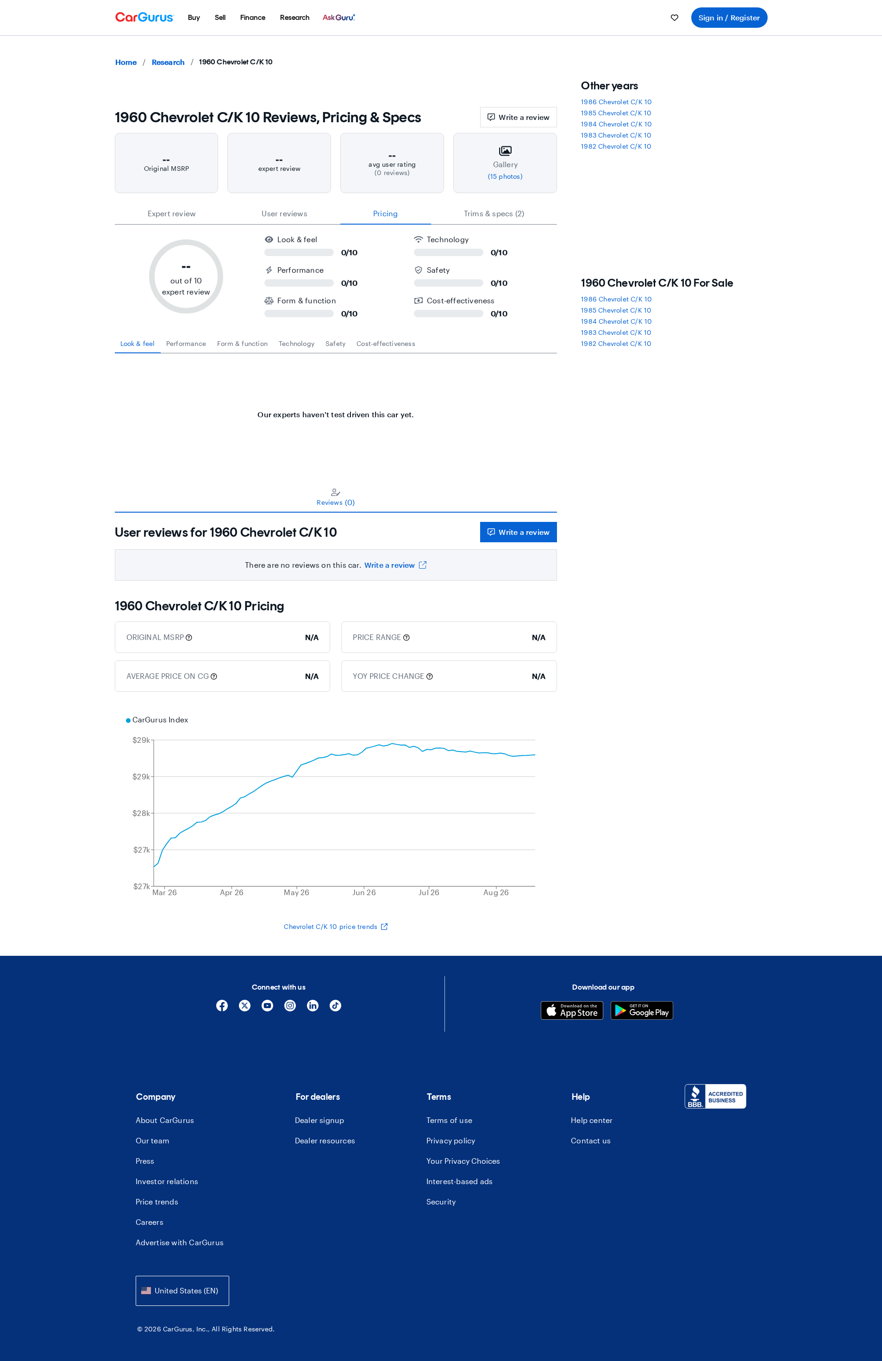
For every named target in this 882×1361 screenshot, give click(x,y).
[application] (336, 807)
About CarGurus (165, 1120)
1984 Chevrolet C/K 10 (616, 124)
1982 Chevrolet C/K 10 (616, 146)
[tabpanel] (336, 409)
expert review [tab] (172, 213)
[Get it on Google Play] (642, 1011)
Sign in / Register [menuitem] (729, 17)
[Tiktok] (335, 1008)
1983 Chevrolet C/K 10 (616, 135)
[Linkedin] (313, 1008)
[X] (244, 1008)
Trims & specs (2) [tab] (494, 213)
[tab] (138, 343)
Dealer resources (325, 1140)
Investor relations (167, 1181)
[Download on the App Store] (572, 1011)
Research (168, 61)
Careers (149, 1221)
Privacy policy (450, 1140)
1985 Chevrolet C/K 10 (616, 113)
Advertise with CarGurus (180, 1242)
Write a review (524, 117)
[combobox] (182, 1291)
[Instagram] (290, 1008)
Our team (153, 1140)
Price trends (157, 1201)
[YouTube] (267, 1008)
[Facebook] (222, 1008)
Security (441, 1201)
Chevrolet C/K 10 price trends (330, 926)
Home (126, 61)
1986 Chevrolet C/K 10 (616, 102)
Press (145, 1160)
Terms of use (449, 1120)
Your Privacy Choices (463, 1160)
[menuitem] (194, 17)
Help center (592, 1120)
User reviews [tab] (284, 213)
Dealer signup (319, 1120)
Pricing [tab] (385, 213)
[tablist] (336, 213)
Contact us (591, 1140)
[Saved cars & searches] (674, 18)
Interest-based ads (459, 1181)
